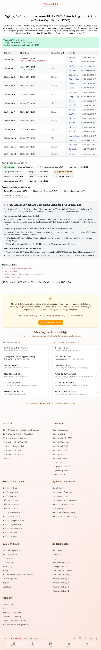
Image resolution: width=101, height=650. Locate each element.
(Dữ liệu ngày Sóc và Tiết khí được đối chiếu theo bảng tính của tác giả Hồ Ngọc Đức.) (37, 282)
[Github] (80, 638)
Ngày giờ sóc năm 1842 (27, 167)
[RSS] (91, 638)
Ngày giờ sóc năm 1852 (38, 181)
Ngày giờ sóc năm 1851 (13, 181)
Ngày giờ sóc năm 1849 (38, 176)
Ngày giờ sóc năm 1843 (53, 167)
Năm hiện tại (9, 167)
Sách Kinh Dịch (77, 316)
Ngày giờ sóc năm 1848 (13, 176)
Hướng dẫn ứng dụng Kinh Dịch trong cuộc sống (24, 274)
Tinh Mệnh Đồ (50, 4)
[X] (85, 638)
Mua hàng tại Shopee (49, 322)
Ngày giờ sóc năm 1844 (78, 167)
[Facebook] (96, 638)
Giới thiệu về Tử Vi (12, 277)
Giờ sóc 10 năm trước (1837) (15, 191)
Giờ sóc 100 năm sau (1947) (15, 195)
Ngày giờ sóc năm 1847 (63, 171)
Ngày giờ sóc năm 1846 (38, 171)
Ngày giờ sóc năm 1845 (13, 171)
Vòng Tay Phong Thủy (56, 316)
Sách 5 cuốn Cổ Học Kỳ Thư (29, 316)
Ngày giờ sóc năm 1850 (63, 176)
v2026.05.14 (40, 638)
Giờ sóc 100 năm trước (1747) (45, 191)
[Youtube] (74, 638)
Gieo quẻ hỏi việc (11, 271)
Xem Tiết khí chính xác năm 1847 (18, 268)
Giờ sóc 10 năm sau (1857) (74, 191)
